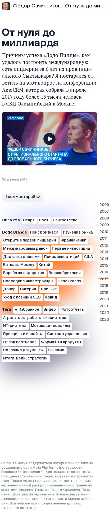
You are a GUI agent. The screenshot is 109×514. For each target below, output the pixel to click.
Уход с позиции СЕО (22, 297)
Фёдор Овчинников (37, 6)
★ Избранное (26, 309)
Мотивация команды (50, 326)
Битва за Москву (18, 265)
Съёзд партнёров (20, 342)
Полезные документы (23, 350)
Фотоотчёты (72, 309)
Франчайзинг (73, 240)
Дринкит (48, 289)
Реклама (56, 350)
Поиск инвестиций (62, 257)
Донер (9, 289)
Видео (50, 309)
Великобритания (65, 273)
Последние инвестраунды (28, 281)
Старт (29, 220)
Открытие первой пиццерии (29, 240)
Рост (43, 220)
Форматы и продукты (61, 342)
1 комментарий (20, 197)
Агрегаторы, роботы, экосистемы (35, 318)
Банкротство (65, 220)
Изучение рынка (78, 232)
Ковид (51, 297)
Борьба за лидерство (23, 273)
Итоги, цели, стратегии (25, 358)
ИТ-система (14, 326)
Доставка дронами (21, 257)
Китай (44, 265)
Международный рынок (25, 249)
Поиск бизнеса (44, 232)
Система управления (67, 334)
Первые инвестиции (71, 249)
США (88, 257)
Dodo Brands (69, 281)
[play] (49, 139)
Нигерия (28, 289)
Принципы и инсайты (23, 334)
